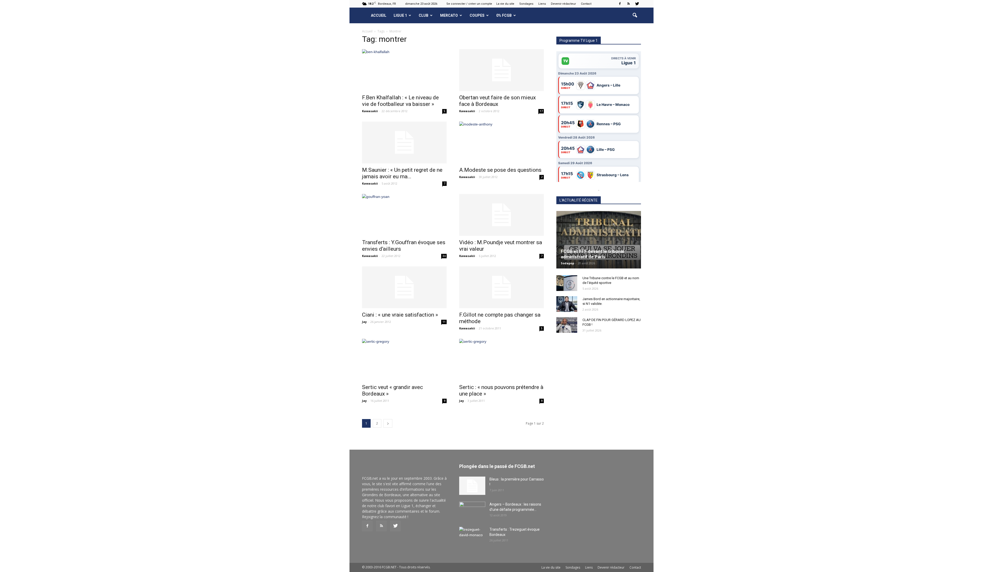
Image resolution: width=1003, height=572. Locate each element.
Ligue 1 (400, 15)
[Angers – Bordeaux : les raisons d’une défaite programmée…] (472, 511)
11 (444, 322)
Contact (586, 3)
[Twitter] (637, 4)
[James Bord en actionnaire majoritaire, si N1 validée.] (566, 304)
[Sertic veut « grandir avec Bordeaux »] (404, 360)
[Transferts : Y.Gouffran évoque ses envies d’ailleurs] (404, 215)
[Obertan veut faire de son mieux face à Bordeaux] (501, 70)
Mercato (449, 15)
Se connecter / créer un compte (469, 3)
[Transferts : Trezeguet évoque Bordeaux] (472, 536)
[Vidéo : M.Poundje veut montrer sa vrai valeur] (501, 215)
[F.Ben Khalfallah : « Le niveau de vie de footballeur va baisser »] (404, 70)
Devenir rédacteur (563, 3)
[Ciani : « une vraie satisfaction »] (404, 287)
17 (541, 111)
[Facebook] (620, 4)
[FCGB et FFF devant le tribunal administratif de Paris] (598, 239)
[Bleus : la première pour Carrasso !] (472, 486)
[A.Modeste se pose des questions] (501, 142)
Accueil (378, 15)
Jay (364, 322)
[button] (634, 15)
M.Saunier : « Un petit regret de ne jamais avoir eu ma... (402, 173)
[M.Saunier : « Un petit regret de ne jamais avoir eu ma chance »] (404, 142)
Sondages (526, 3)
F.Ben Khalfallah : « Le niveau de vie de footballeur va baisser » (400, 100)
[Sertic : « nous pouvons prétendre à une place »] (501, 360)
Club (423, 15)
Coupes (477, 15)
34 (444, 256)
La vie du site (505, 3)
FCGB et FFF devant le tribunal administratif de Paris (592, 254)
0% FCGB (504, 15)
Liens (542, 3)
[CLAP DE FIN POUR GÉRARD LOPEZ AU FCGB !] (566, 325)
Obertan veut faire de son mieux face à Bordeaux (497, 100)
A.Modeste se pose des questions (500, 170)
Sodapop (567, 263)
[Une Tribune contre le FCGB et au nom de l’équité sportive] (566, 283)
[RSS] (628, 4)
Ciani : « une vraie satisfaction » (400, 315)
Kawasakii (370, 111)
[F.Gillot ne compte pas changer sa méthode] (501, 287)
